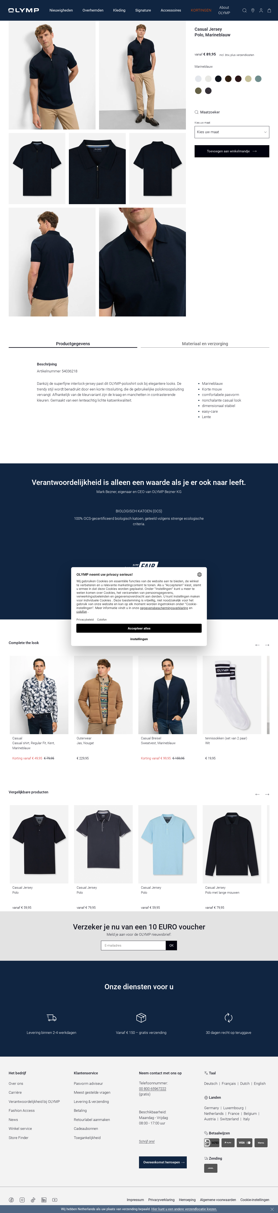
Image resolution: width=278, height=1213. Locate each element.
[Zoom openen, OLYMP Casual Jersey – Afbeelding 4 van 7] (97, 168)
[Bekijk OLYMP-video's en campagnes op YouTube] (54, 1200)
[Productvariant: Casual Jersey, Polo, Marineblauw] (218, 78)
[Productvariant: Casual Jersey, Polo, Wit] (198, 78)
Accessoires (171, 10)
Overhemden (93, 10)
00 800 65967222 (152, 1089)
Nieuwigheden (61, 10)
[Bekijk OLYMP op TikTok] (33, 1200)
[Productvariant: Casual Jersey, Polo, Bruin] (228, 78)
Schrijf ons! (147, 1141)
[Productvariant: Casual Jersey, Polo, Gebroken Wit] (208, 78)
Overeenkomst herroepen (161, 1162)
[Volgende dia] (267, 645)
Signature (143, 10)
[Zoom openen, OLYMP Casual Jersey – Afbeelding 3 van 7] (37, 168)
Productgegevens (73, 343)
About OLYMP (224, 10)
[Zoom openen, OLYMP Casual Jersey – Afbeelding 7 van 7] (142, 262)
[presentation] (139, 400)
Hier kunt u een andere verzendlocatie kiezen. (184, 1209)
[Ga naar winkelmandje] (269, 10)
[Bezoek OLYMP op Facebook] (11, 1200)
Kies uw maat (202, 122)
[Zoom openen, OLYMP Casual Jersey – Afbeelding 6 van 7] (52, 262)
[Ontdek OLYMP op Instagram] (22, 1200)
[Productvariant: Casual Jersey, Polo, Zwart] (208, 90)
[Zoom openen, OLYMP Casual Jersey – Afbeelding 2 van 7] (142, 75)
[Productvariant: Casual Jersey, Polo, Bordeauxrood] (238, 78)
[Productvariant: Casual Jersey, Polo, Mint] (248, 78)
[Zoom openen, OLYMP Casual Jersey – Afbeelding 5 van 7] (157, 168)
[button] (210, 1084)
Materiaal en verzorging (205, 343)
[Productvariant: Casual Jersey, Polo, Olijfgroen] (198, 90)
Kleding (119, 10)
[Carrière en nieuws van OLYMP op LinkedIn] (43, 1200)
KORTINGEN (201, 10)
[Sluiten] (272, 1209)
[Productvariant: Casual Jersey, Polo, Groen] (258, 78)
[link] (207, 112)
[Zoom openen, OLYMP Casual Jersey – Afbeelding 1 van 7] (52, 75)
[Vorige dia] (257, 645)
